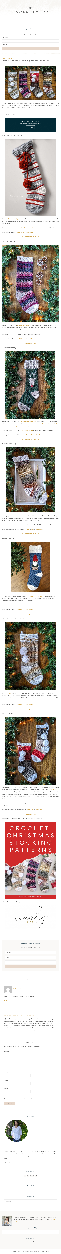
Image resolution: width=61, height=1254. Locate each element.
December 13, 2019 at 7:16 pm (20, 988)
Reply (5, 1001)
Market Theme (24, 1251)
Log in (47, 1251)
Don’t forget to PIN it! (30, 343)
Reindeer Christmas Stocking (28, 421)
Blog (3, 58)
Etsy (22, 338)
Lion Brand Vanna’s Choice (28, 227)
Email (6, 1080)
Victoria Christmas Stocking (24, 325)
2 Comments (6, 933)
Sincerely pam (30, 12)
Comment (6, 1051)
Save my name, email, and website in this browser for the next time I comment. (25, 1098)
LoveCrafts (30, 232)
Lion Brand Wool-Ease (27, 430)
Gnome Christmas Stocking (36, 596)
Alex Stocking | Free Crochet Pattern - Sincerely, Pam (19, 1015)
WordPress (43, 1251)
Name (6, 1072)
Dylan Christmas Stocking (11, 219)
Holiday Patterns (9, 58)
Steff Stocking (7, 693)
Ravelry (19, 338)
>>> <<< (30, 236)
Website (6, 1088)
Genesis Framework (34, 1251)
